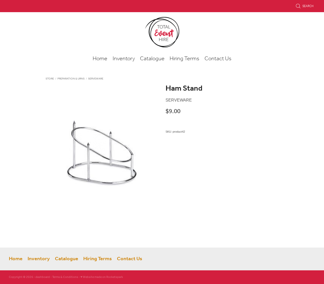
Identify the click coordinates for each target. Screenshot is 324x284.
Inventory (124, 58)
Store (50, 79)
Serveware (95, 79)
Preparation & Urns (71, 79)
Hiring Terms (184, 58)
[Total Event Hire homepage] (161, 32)
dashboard (42, 277)
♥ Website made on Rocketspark (101, 277)
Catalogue (152, 58)
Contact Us (218, 58)
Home (100, 58)
